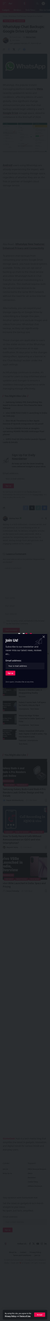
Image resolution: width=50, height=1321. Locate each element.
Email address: (14, 660)
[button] (39, 1315)
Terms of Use (25, 1316)
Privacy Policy (10, 1316)
